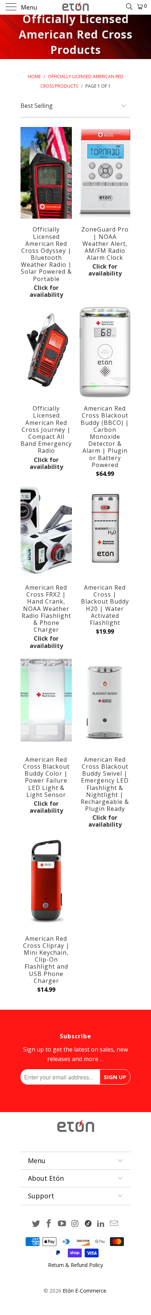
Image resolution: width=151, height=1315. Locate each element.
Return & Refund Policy (75, 1264)
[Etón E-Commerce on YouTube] (62, 1223)
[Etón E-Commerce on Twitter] (35, 1223)
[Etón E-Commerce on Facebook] (49, 1223)
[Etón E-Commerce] (75, 7)
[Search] (129, 6)
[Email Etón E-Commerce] (114, 1223)
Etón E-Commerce (84, 1290)
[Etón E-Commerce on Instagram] (75, 1223)
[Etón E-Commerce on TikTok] (88, 1222)
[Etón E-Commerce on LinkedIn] (101, 1223)
